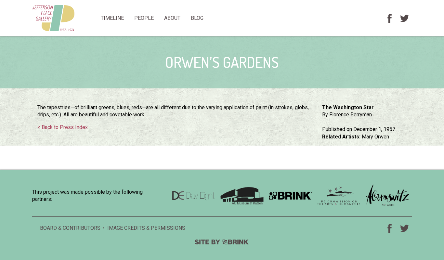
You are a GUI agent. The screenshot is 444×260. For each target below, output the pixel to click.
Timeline (112, 18)
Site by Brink (222, 242)
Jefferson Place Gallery (64, 18)
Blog (197, 18)
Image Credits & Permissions (146, 228)
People (144, 18)
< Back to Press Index (62, 127)
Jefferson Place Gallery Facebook (389, 18)
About (172, 18)
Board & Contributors (70, 228)
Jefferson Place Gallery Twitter (404, 18)
